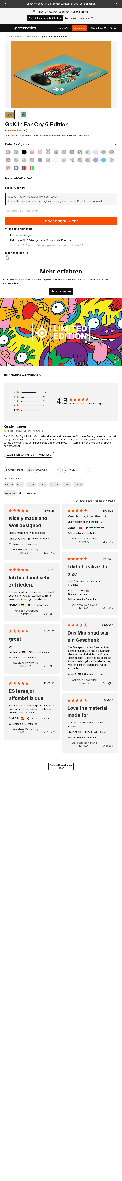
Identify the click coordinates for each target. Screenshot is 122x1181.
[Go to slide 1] (10, 114)
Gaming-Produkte (15, 36)
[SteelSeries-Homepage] (24, 28)
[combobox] (47, 470)
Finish (20, 484)
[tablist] (64, 28)
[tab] (64, 28)
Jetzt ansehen (62, 292)
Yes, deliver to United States (45, 18)
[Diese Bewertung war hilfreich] (45, 552)
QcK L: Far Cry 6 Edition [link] (54, 36)
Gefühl (42, 484)
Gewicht (78, 484)
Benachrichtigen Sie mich (61, 221)
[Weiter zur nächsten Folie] (116, 4)
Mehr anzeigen (28, 493)
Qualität (54, 484)
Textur (30, 484)
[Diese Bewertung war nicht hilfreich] (51, 552)
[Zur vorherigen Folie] (6, 4)
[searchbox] (15, 469)
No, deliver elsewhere (77, 18)
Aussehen (10, 493)
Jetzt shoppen (87, 3)
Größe (66, 484)
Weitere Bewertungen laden (61, 766)
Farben (9, 484)
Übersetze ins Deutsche (24, 544)
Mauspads (33, 36)
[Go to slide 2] (23, 114)
